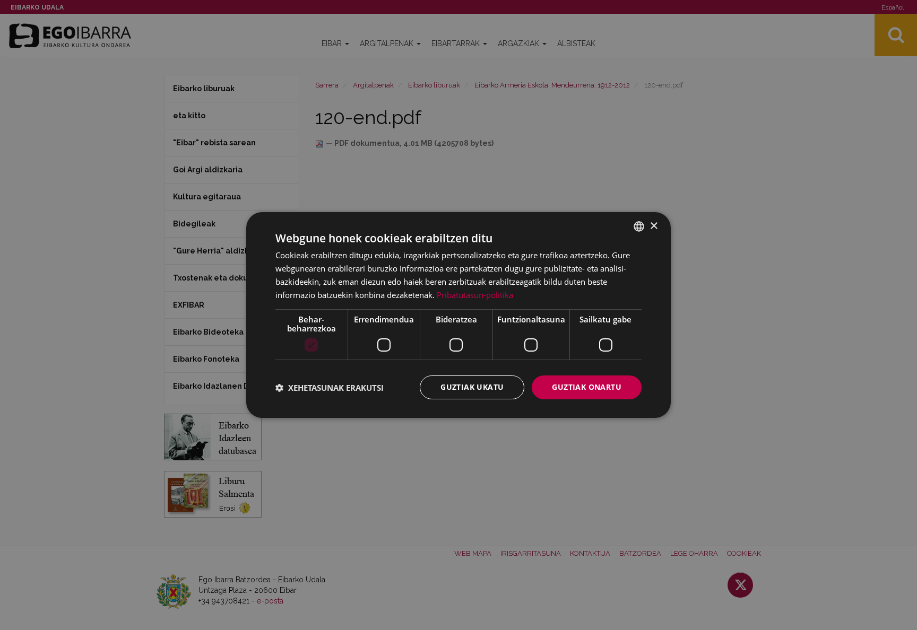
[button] (329, 387)
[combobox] (639, 226)
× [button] (654, 226)
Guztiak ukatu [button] (472, 387)
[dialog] (458, 315)
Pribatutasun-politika (475, 295)
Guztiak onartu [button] (586, 387)
